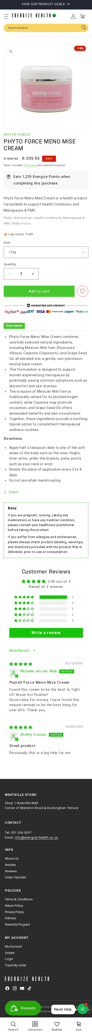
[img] (20, 664)
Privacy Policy (14, 912)
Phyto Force (17, 134)
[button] (6, 16)
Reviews (11, 871)
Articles (10, 865)
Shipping (30, 165)
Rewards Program (17, 924)
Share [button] (14, 492)
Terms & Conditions (19, 899)
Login (9, 959)
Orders (9, 953)
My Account (13, 946)
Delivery (10, 918)
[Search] (84, 28)
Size (7, 242)
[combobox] (46, 28)
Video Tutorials (15, 877)
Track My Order (15, 965)
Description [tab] (14, 325)
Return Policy (14, 905)
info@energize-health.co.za (36, 837)
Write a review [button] (45, 632)
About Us (11, 858)
